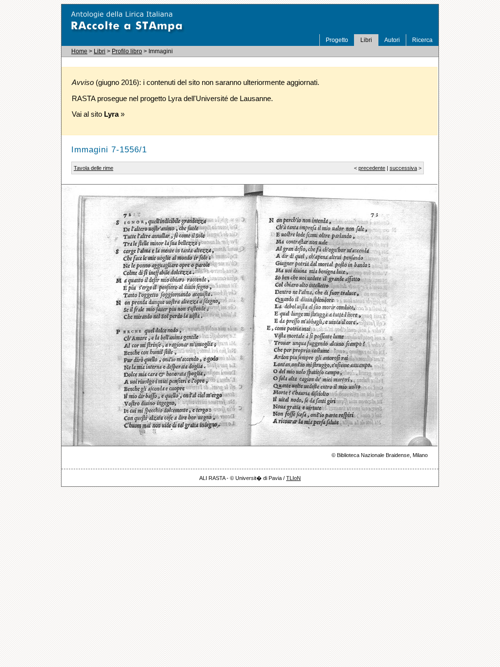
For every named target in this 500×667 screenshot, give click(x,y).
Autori (392, 40)
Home (79, 51)
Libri (366, 40)
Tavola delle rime (93, 168)
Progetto (337, 40)
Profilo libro (127, 51)
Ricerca (422, 40)
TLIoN (293, 478)
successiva (403, 168)
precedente (371, 168)
